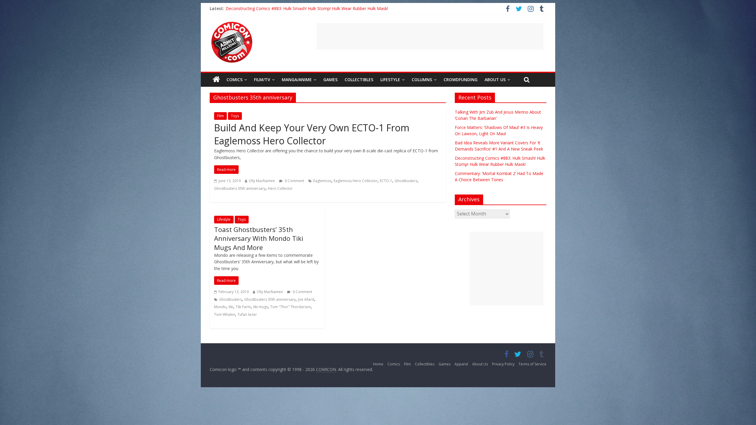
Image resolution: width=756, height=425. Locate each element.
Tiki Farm (243, 306)
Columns (422, 79)
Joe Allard (306, 299)
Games (330, 79)
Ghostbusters (406, 180)
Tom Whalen (224, 314)
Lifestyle (390, 79)
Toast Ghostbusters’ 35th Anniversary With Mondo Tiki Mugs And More (258, 238)
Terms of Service (532, 364)
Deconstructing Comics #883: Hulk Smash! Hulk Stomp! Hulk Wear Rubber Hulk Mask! (307, 8)
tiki (231, 306)
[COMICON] (232, 23)
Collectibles (359, 79)
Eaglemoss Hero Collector (355, 180)
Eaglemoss (322, 180)
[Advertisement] (430, 36)
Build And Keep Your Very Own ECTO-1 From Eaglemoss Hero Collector (311, 134)
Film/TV (262, 79)
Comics (234, 79)
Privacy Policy (503, 364)
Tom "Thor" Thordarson (290, 306)
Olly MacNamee (262, 180)
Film (220, 115)
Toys (235, 115)
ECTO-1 (386, 180)
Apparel (461, 364)
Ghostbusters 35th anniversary (239, 188)
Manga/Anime (297, 79)
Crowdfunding (461, 79)
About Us (495, 79)
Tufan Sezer (247, 314)
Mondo (220, 306)
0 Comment (294, 180)
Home (378, 364)
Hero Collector (280, 188)
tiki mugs (260, 306)
